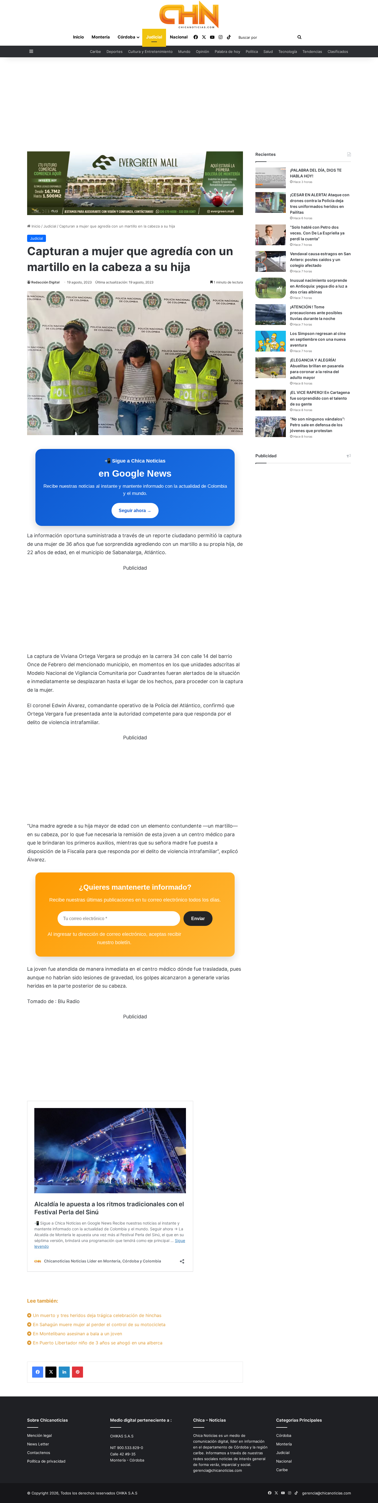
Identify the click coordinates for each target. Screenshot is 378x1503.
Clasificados (338, 51)
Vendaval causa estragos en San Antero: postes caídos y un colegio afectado (320, 259)
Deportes (115, 51)
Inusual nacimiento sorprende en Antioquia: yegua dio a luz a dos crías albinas (318, 286)
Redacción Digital (45, 282)
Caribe (95, 51)
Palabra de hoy (227, 51)
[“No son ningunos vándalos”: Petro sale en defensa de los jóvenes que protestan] (270, 426)
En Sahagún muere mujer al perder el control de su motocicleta (98, 1324)
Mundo (184, 51)
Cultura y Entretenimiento (150, 51)
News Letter (38, 1444)
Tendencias (312, 51)
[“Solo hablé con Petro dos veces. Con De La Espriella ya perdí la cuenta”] (270, 234)
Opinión (202, 51)
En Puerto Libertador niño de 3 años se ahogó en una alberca (97, 1343)
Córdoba (126, 37)
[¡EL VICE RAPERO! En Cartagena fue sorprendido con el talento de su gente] (270, 400)
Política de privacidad (46, 1461)
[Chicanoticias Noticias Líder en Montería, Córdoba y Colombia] (189, 14)
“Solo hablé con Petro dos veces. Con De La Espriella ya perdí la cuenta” (317, 233)
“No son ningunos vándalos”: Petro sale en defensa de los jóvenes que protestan (317, 425)
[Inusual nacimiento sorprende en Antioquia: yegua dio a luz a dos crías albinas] (270, 288)
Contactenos (38, 1452)
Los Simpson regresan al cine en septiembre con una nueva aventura (318, 339)
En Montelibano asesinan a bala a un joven (77, 1333)
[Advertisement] (189, 104)
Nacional (179, 37)
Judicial (154, 37)
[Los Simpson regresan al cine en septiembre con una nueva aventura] (270, 341)
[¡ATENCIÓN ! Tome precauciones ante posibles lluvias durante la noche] (270, 314)
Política (252, 51)
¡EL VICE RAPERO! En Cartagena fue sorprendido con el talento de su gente (320, 398)
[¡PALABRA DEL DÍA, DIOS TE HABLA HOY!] (270, 177)
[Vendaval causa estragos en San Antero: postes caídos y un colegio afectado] (270, 261)
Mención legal (39, 1435)
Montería (101, 37)
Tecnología (287, 51)
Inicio (78, 37)
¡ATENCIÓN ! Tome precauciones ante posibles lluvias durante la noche (316, 312)
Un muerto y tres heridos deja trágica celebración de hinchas (96, 1315)
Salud (268, 51)
